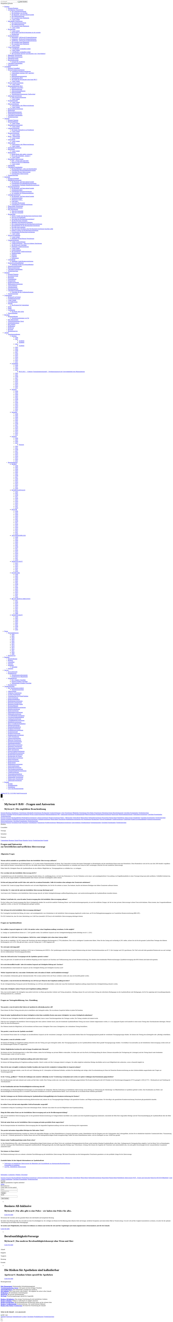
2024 (16, 344)
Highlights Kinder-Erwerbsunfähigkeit (22, 264)
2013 (16, 358)
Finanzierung (11, 281)
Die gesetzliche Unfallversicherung (21, 251)
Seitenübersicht (17, 1316)
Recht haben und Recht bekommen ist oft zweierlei (26, 32)
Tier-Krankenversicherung (15, 769)
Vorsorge (6, 118)
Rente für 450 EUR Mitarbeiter (20, 162)
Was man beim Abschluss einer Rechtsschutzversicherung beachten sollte (32, 229)
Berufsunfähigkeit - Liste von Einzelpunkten (24, 169)
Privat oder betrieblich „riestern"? (21, 156)
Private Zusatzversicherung (15, 83)
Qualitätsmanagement (14, 298)
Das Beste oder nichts (18, 311)
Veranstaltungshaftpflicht (15, 774)
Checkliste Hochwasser (18, 203)
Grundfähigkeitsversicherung (16, 720)
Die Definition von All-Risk (19, 13)
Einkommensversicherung (15, 712)
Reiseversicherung (13, 759)
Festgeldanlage (12, 279)
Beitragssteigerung (17, 89)
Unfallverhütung (16, 250)
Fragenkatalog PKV (17, 78)
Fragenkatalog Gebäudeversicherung (22, 204)
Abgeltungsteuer (12, 287)
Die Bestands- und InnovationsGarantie (23, 14)
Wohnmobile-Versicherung (15, 777)
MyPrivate (11, 328)
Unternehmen (8, 295)
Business (6, 6)
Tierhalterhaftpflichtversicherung (17, 771)
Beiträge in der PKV (17, 87)
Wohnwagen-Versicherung (15, 779)
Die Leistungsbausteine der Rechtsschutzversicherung (27, 224)
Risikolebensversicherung (15, 125)
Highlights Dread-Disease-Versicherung (23, 238)
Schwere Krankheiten (14, 235)
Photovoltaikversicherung (15, 748)
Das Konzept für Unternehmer (20, 305)
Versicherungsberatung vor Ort (20, 318)
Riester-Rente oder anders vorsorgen (22, 154)
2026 (16, 337)
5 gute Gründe (16, 19)
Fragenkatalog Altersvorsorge (20, 173)
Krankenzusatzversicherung (16, 735)
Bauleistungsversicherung (15, 207)
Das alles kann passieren (18, 227)
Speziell (10, 303)
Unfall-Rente (11, 259)
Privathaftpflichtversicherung (16, 753)
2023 (16, 347)
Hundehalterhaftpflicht (14, 727)
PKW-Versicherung (13, 749)
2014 (16, 357)
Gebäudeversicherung (14, 195)
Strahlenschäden (16, 253)
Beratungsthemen (13, 316)
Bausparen (11, 277)
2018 (16, 350)
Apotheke (21, 341)
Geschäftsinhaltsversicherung (16, 715)
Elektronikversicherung (14, 714)
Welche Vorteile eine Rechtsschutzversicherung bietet (27, 216)
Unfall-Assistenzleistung (18, 242)
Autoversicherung (13, 697)
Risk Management (13, 319)
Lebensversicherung (13, 128)
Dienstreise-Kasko (13, 58)
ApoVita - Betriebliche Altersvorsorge (15, 1166)
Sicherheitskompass (13, 323)
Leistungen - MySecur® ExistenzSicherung (24, 39)
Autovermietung (12, 285)
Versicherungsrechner (18, 689)
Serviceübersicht (12, 672)
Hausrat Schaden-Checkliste (20, 681)
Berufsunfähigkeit (13, 122)
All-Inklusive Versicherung (15, 10)
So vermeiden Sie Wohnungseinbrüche (23, 193)
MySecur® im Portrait (14, 297)
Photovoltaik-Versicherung (15, 206)
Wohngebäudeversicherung (15, 775)
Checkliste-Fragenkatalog (15, 63)
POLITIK (14, 509)
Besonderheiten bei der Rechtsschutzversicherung (26, 225)
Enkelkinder (11, 165)
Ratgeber (6, 657)
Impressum (9, 1316)
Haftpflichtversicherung (14, 180)
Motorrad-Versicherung (14, 740)
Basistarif (14, 74)
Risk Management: (6, 1286)
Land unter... (15, 201)
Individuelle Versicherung (15, 21)
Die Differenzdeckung (18, 16)
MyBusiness (11, 326)
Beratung (7, 315)
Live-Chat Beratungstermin (15, 788)
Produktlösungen (39, 1316)
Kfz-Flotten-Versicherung (15, 57)
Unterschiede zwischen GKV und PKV (23, 73)
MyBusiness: (4, 1293)
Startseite (3, 1316)
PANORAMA (16, 573)
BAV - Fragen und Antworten (20, 160)
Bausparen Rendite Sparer (15, 704)
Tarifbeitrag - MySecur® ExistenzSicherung (24, 40)
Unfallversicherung (13, 240)
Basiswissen (11, 110)
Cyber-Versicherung (13, 47)
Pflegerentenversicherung (15, 745)
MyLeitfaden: (5, 1291)
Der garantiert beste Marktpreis (20, 18)
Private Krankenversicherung (16, 70)
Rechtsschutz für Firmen (15, 756)
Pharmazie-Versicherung (15, 746)
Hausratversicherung (14, 186)
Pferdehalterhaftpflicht (14, 743)
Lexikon (24, 1316)
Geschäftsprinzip (12, 302)
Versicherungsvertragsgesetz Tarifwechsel (23, 94)
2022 (16, 349)
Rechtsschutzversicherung (15, 754)
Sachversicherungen (13, 766)
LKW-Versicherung (13, 736)
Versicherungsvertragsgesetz (20, 675)
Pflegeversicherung (13, 104)
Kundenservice (12, 673)
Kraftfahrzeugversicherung (15, 730)
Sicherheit (7, 177)
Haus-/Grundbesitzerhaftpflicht (16, 723)
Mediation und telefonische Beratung (22, 222)
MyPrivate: (4, 1294)
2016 (16, 354)
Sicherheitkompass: (7, 1289)
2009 (16, 613)
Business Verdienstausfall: (9, 1304)
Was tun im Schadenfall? (19, 217)
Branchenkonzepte (13, 60)
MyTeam (10, 329)
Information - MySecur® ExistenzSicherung (24, 37)
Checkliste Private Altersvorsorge (21, 172)
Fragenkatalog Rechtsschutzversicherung (23, 232)
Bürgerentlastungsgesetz (15, 112)
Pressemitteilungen (13, 633)
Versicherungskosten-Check (16, 321)
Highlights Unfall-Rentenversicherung (22, 261)
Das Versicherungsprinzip (19, 11)
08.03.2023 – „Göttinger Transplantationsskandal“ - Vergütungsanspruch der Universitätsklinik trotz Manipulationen (52, 371)
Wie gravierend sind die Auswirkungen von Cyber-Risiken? (29, 53)
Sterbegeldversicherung (14, 147)
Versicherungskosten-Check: (9, 1288)
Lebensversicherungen (14, 738)
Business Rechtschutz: (7, 1302)
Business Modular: (6, 1301)
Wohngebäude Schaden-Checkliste (21, 683)
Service (6, 670)
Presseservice (11, 655)
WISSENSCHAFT (17, 561)
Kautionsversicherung (14, 728)
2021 (16, 375)
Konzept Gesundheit (14, 68)
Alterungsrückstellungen (18, 91)
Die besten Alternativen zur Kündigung (23, 130)
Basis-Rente (11, 149)
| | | (14, 1174)
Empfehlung (11, 787)
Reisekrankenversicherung (15, 109)
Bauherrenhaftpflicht (14, 699)
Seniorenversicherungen (15, 266)
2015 (16, 355)
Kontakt (6, 782)
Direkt (10, 308)
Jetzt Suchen (4, 1198)
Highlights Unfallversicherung (20, 246)
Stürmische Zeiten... (17, 199)
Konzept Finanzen (13, 274)
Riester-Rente (12, 152)
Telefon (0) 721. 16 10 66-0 (8, 793)
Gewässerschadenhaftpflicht (16, 717)
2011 (16, 362)
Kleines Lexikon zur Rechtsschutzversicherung (25, 230)
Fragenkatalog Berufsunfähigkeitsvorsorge (24, 170)
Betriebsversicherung (14, 709)
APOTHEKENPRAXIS (19, 535)
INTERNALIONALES (18, 490)
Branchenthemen (13, 462)
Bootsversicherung (13, 710)
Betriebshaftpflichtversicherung (17, 707)
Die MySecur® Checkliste (19, 245)
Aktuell (6, 332)
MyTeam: (4, 1296)
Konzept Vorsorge (13, 120)
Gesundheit (7, 66)
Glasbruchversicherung (14, 719)
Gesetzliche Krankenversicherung (21, 71)
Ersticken (14, 256)
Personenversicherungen (15, 741)
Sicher (10, 306)
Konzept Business (13, 8)
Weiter (2, 1184)
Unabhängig (11, 310)
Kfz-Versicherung (13, 209)
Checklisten (30, 1316)
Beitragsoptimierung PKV (15, 86)
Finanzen (7, 272)
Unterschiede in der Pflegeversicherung (23, 105)
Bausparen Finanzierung (15, 702)
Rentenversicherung (13, 133)
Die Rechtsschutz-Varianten (19, 220)
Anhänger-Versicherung (15, 693)
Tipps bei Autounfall (17, 211)
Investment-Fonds (13, 276)
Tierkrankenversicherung (15, 113)
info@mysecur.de (22, 793)
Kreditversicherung (13, 282)
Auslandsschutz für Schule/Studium (18, 696)
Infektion (14, 255)
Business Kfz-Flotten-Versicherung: (11, 1305)
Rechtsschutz (11, 29)
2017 (16, 352)
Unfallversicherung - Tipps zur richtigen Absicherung (27, 243)
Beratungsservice (13, 331)
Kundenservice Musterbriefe (20, 676)
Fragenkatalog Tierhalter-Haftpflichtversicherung (25, 185)
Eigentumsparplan (13, 289)
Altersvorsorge (12, 691)
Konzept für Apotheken (18, 61)
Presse (6, 631)
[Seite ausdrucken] (1, 1318)
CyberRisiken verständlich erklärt (21, 48)
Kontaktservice (12, 685)
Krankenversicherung (14, 733)
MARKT (14, 464)
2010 (16, 488)
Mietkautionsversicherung (15, 284)
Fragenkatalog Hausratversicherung (22, 191)
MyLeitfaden (11, 324)
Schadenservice (12, 678)
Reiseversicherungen (14, 268)
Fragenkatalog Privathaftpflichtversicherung (24, 183)
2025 (16, 339)
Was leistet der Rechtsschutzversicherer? (23, 219)
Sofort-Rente (11, 139)
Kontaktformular (12, 785)
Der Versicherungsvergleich (16, 688)
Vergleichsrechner (13, 65)
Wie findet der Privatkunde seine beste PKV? (24, 79)
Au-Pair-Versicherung (14, 694)
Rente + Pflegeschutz (14, 136)
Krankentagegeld (13, 100)
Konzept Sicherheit (13, 178)
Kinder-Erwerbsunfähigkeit (16, 263)
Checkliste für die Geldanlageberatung (22, 292)
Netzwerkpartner (12, 313)
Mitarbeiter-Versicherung (15, 55)
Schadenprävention (17, 190)
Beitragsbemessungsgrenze (19, 76)
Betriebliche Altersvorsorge (15, 159)
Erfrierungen (15, 258)
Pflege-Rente (11, 143)
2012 (16, 360)
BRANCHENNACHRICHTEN (21, 599)
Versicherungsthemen (14, 334)
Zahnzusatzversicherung (15, 96)
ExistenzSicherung (13, 36)
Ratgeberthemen (12, 659)
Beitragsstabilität (16, 92)
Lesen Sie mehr (8, 1214)
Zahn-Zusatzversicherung (19, 97)
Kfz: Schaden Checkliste (19, 680)
